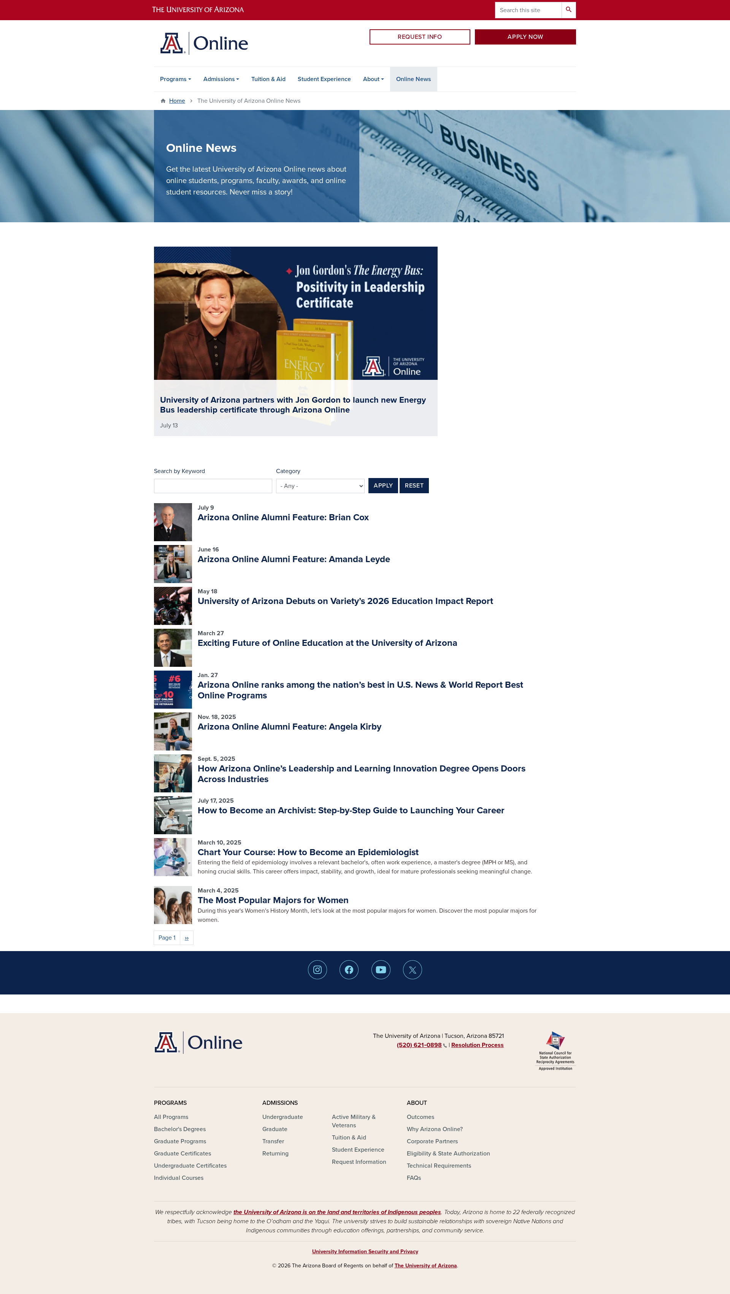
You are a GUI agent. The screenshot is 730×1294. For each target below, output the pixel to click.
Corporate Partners (432, 1141)
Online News (413, 79)
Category (288, 471)
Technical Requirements (439, 1166)
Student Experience (324, 79)
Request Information (359, 1162)
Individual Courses (178, 1178)
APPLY (383, 485)
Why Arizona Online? (435, 1129)
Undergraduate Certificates (190, 1166)
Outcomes (420, 1117)
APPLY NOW (525, 37)
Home (177, 101)
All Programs (171, 1117)
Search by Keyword (179, 471)
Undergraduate (282, 1117)
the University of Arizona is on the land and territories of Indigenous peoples (337, 1212)
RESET (414, 485)
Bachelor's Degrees (180, 1129)
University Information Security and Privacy (365, 1251)
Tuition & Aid (268, 79)
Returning (275, 1153)
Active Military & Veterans (354, 1121)
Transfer (273, 1141)
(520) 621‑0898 (419, 1045)
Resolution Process (477, 1045)
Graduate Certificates (182, 1153)
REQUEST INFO (420, 37)
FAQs (414, 1178)
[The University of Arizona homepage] (204, 10)
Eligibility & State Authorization (448, 1153)
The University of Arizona (426, 1265)
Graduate (274, 1129)
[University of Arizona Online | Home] (204, 43)
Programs (173, 79)
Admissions (219, 79)
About (371, 79)
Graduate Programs (180, 1141)
